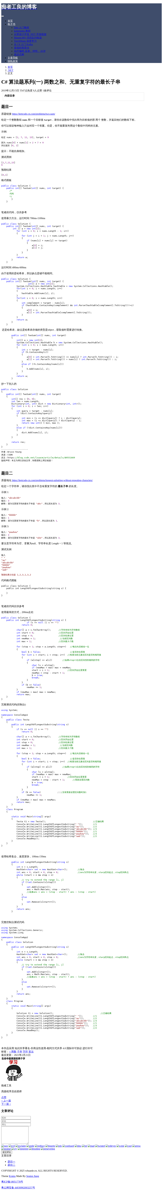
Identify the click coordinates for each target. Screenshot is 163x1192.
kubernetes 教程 (22, 31)
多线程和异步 (21, 47)
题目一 (11, 1161)
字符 (25, 1051)
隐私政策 (13, 61)
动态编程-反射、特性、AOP (30, 51)
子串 (19, 1051)
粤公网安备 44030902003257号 (18, 1187)
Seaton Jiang (32, 1176)
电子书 (11, 24)
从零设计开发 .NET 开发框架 (30, 34)
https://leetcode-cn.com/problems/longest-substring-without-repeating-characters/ (52, 480)
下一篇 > (6, 1104)
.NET (10, 70)
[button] (3, 1097)
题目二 (11, 1165)
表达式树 (19, 54)
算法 (31, 1051)
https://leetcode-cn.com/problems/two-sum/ (33, 114)
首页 (10, 20)
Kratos (12, 1176)
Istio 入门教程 (21, 27)
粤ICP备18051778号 (12, 1181)
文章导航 (13, 57)
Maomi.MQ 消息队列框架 (28, 37)
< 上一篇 (6, 1100)
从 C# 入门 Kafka (23, 44)
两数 (13, 1051)
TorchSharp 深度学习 (25, 41)
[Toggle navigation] (2, 16)
